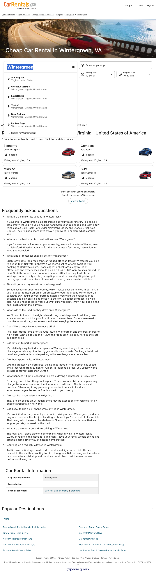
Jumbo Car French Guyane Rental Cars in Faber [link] (102, 550)
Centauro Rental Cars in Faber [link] (94, 527)
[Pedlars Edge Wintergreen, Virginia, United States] (40, 124)
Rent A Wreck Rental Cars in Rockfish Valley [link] (24, 527)
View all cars (78, 201)
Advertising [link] (114, 558)
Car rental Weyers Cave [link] (90, 533)
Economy (63, 490)
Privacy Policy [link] (63, 558)
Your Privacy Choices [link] (89, 558)
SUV (47, 490)
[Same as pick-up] (115, 65)
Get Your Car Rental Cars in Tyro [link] (19, 544)
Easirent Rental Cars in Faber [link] (17, 550)
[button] (78, 103)
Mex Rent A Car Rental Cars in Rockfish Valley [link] (101, 544)
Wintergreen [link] (82, 15)
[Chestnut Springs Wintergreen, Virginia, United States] (40, 88)
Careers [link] (104, 558)
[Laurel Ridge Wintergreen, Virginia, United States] (40, 97)
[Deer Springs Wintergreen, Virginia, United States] (40, 115)
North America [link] (24, 15)
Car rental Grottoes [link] (88, 538)
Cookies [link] (75, 558)
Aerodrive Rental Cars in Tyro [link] (17, 538)
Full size (54, 490)
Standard (75, 490)
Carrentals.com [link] (8, 15)
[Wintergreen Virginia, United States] (40, 78)
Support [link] (39, 558)
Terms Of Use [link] (50, 558)
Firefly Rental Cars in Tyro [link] (15, 533)
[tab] (6, 518)
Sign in (150, 5)
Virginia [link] (59, 15)
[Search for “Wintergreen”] (40, 133)
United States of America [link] (43, 15)
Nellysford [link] (70, 15)
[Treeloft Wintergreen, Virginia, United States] (40, 106)
